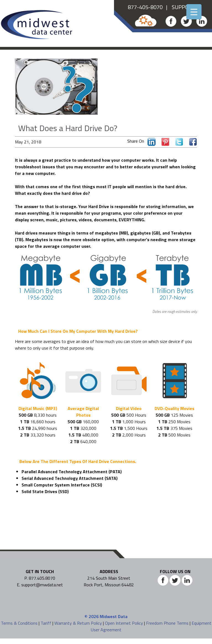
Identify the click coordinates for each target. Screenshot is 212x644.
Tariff (46, 623)
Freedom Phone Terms (167, 623)
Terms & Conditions (19, 623)
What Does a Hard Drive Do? (67, 128)
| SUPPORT (179, 7)
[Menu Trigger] (194, 11)
